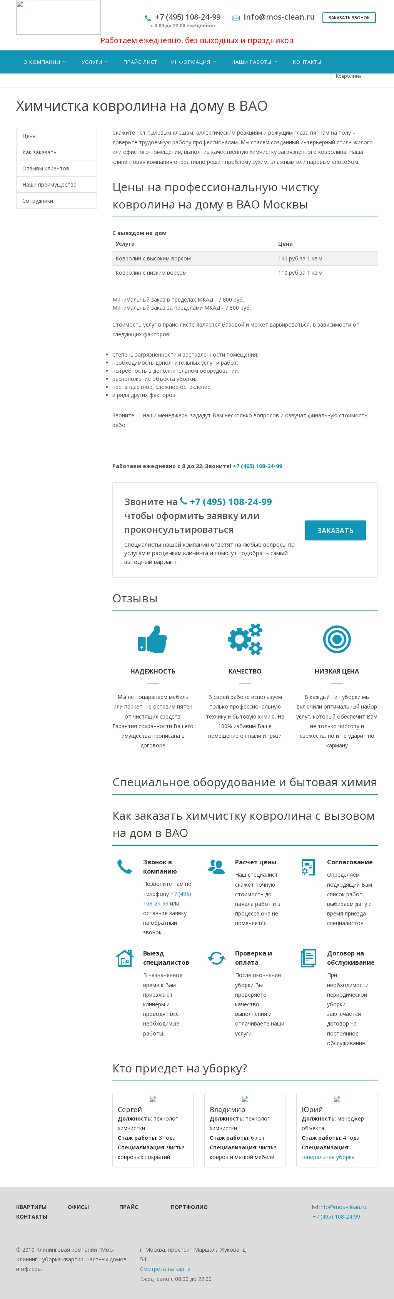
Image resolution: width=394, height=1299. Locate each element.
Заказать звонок (349, 17)
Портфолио (186, 1207)
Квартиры (31, 1207)
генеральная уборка (328, 1157)
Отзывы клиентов (45, 168)
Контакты (31, 1216)
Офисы (78, 1207)
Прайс (128, 1207)
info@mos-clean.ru (342, 1207)
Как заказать (39, 152)
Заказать (335, 530)
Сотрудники (37, 200)
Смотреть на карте (165, 1268)
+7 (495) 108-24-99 (257, 466)
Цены (29, 136)
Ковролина (349, 76)
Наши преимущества (49, 184)
